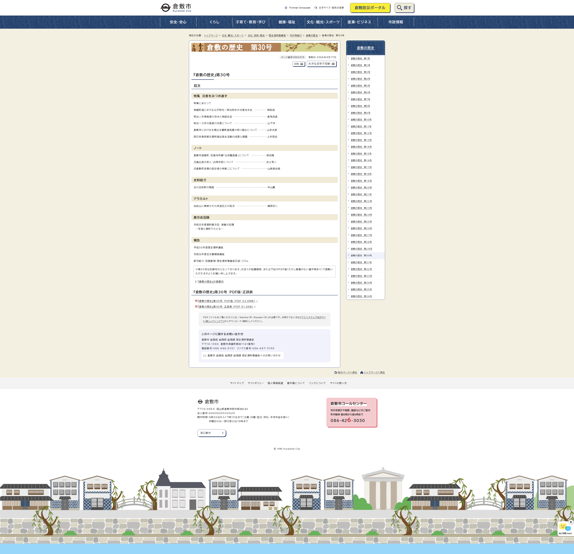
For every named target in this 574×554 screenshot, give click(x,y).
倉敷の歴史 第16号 (361, 160)
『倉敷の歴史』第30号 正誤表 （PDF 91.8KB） (225, 306)
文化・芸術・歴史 (256, 35)
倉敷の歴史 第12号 (361, 133)
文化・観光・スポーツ (323, 22)
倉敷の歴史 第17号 (361, 167)
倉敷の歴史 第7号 (360, 99)
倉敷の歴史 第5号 (360, 86)
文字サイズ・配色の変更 (331, 8)
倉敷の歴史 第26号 (361, 228)
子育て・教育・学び (251, 22)
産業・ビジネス (359, 22)
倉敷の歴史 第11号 (361, 126)
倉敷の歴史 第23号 (361, 208)
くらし (214, 22)
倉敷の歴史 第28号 (361, 242)
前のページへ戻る (347, 372)
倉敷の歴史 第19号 (361, 181)
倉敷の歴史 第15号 (361, 154)
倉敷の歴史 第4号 (360, 79)
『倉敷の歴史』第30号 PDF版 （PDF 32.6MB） (226, 301)
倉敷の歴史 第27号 (361, 235)
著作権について (296, 383)
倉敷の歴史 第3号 (360, 72)
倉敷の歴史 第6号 (360, 92)
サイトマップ (237, 383)
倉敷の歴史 (312, 35)
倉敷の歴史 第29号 (361, 249)
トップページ (211, 35)
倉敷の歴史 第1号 (360, 58)
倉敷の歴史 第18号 (361, 174)
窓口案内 (205, 433)
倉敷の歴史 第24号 (361, 215)
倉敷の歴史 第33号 (361, 276)
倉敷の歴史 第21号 (361, 194)
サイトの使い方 (338, 383)
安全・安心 (178, 22)
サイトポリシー (256, 383)
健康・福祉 (287, 22)
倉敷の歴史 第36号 (361, 296)
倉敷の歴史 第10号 (361, 119)
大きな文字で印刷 (319, 63)
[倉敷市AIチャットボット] (565, 529)
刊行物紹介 (296, 35)
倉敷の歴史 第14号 (361, 147)
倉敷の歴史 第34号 (361, 283)
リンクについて (317, 383)
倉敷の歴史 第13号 (361, 140)
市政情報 (395, 22)
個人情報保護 (275, 383)
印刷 (296, 64)
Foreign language (299, 8)
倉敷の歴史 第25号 (361, 221)
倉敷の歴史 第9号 (360, 113)
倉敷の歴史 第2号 (360, 65)
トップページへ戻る (374, 372)
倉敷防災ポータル (370, 8)
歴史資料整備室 (277, 35)
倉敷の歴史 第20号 (361, 187)
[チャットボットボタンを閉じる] (570, 522)
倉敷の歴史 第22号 (361, 201)
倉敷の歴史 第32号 (361, 269)
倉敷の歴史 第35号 (361, 289)
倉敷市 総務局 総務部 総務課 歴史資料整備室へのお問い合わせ (244, 355)
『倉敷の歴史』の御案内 (211, 281)
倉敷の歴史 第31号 (361, 262)
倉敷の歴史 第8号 (360, 106)
